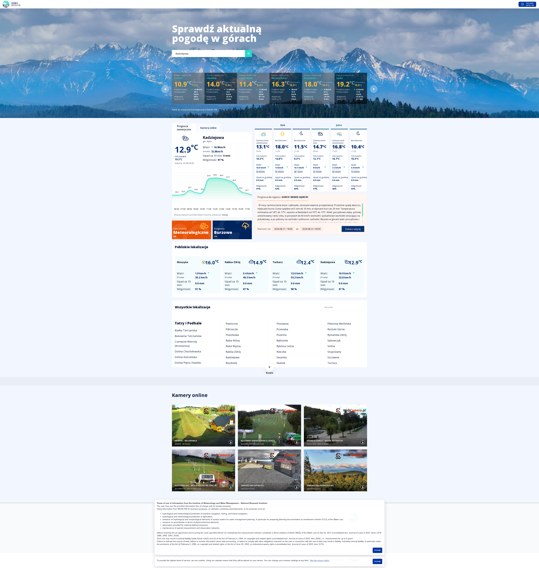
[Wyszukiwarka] (208, 53)
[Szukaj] (248, 53)
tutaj (225, 214)
